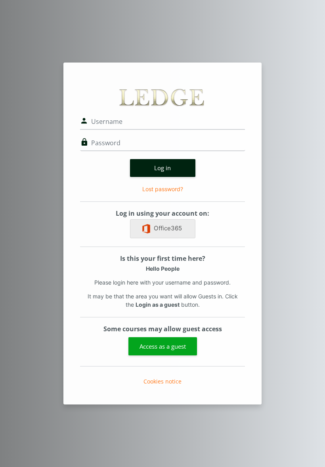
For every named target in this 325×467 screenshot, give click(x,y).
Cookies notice (162, 381)
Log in (162, 168)
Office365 (168, 228)
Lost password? (162, 189)
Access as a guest (163, 346)
